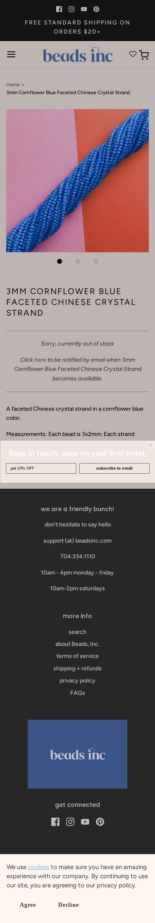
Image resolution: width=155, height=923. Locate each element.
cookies (38, 867)
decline (68, 905)
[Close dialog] (150, 445)
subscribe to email (114, 468)
